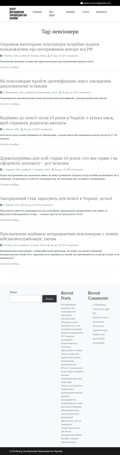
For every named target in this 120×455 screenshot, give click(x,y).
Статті (85, 11)
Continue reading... (10, 67)
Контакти (101, 11)
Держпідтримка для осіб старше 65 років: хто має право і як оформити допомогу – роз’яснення (59, 160)
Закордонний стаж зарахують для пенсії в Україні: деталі (56, 198)
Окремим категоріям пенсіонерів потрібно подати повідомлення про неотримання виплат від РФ (49, 46)
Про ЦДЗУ (52, 13)
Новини (70, 11)
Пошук (13, 292)
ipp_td (57, 55)
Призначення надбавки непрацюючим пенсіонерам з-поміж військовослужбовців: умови (59, 236)
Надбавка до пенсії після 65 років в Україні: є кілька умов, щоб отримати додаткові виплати (57, 120)
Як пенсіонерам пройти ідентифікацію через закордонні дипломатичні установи (55, 83)
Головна (37, 11)
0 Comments (72, 55)
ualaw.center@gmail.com (96, 3)
